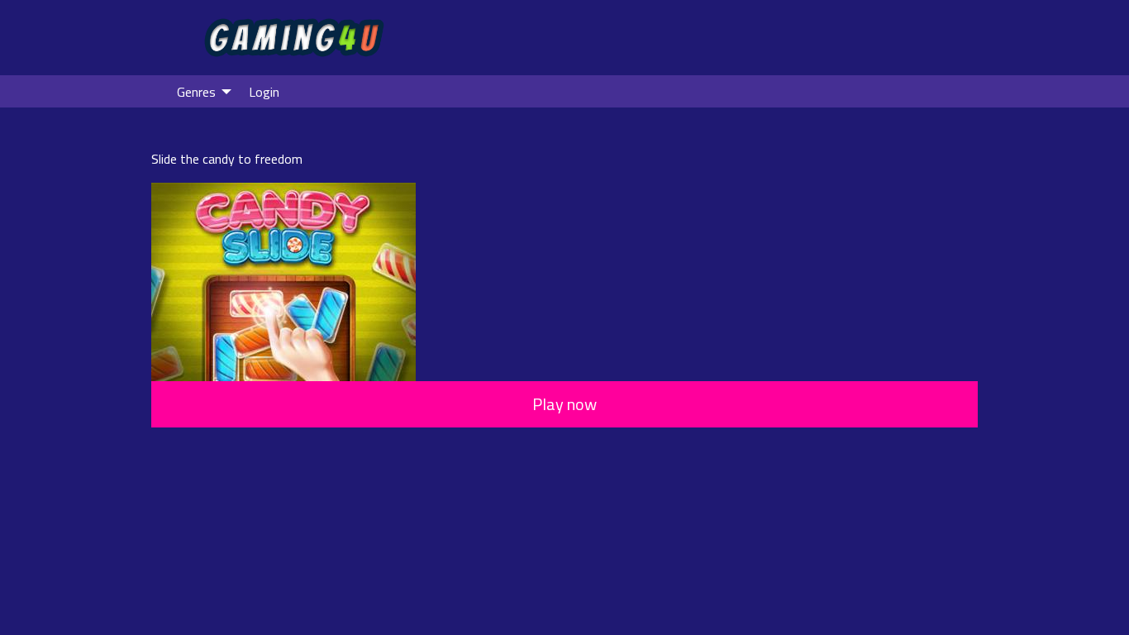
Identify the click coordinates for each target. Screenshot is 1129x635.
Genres (196, 92)
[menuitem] (200, 91)
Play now (564, 404)
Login (264, 92)
